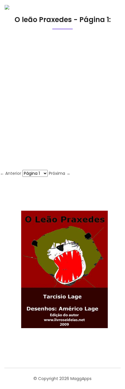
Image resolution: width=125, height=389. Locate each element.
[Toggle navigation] (111, 8)
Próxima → (59, 173)
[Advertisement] (62, 104)
